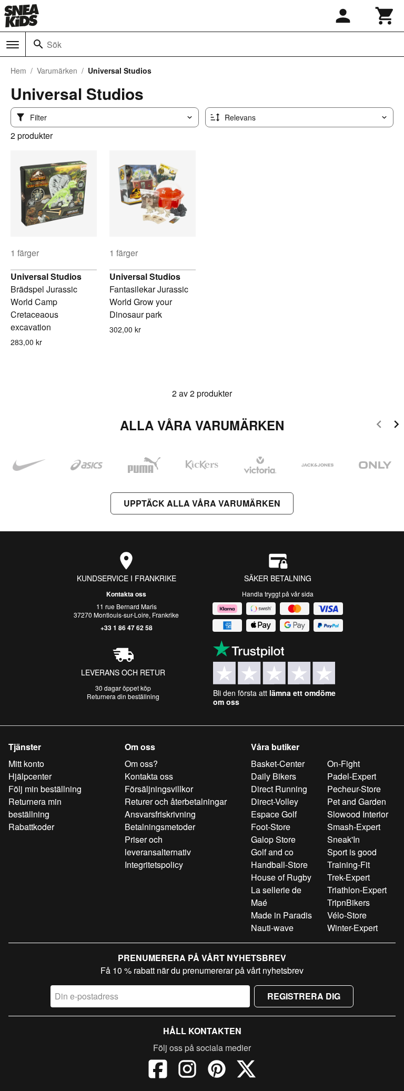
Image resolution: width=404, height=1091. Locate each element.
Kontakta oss (126, 594)
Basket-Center (278, 763)
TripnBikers (348, 902)
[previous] (379, 426)
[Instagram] (187, 1070)
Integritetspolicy (154, 864)
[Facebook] (157, 1070)
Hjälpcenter (30, 776)
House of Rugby (281, 877)
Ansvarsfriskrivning (160, 814)
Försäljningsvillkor (159, 789)
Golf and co (272, 852)
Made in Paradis (281, 915)
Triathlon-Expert (357, 890)
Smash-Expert (353, 827)
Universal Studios (46, 276)
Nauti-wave (272, 928)
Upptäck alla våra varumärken (202, 503)
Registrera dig (303, 996)
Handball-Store (279, 864)
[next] (396, 426)
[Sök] (38, 44)
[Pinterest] (216, 1070)
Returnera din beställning (123, 696)
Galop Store (273, 839)
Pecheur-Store (354, 789)
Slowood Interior (357, 814)
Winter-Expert (352, 928)
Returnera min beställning (35, 807)
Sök (54, 44)
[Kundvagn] (385, 15)
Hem (18, 70)
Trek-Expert (348, 877)
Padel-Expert (351, 776)
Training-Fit (348, 864)
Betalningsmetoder (160, 827)
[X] (246, 1070)
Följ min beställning (45, 789)
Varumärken (57, 70)
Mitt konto (26, 763)
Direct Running (279, 789)
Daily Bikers (273, 776)
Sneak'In (343, 839)
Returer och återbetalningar (176, 801)
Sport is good (352, 852)
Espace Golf (274, 814)
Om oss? (141, 763)
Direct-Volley (274, 801)
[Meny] (12, 44)
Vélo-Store (347, 915)
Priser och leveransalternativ (158, 845)
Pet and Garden (356, 801)
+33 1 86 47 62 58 (126, 627)
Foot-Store (270, 827)
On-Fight (343, 763)
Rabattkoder (31, 827)
